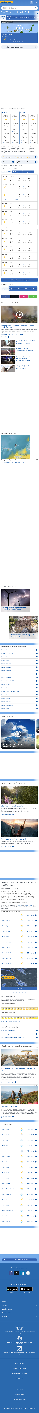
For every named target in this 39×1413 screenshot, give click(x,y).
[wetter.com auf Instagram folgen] (28, 1273)
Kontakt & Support (19, 1378)
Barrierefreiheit (19, 1394)
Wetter (4, 1302)
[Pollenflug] (31, 2)
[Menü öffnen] (36, 2)
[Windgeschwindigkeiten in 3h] (19, 447)
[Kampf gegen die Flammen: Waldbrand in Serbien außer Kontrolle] (19, 314)
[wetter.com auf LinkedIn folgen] (22, 1273)
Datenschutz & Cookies (19, 1368)
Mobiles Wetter (7, 1309)
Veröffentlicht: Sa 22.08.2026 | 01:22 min (12, 334)
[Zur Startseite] (7, 2)
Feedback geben (17, 41)
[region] (19, 200)
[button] (19, 279)
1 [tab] (11, 993)
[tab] (6, 172)
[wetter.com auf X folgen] (16, 1273)
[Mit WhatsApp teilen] (32, 296)
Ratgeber (5, 1316)
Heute (3, 17)
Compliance (19, 1389)
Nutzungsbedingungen (19, 1399)
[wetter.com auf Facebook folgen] (11, 1273)
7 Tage (33, 17)
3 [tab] (17, 993)
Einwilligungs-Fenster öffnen (19, 1373)
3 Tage (16, 17)
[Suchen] (35, 8)
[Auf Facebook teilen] (5, 296)
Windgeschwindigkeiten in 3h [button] (9, 460)
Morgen (9, 17)
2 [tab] (14, 993)
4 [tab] (19, 993)
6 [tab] (25, 993)
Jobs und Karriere (19, 1363)
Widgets (4, 1305)
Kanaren (20, 905)
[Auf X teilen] (14, 296)
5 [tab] (22, 993)
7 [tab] (28, 993)
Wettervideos (6, 1313)
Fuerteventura (28, 905)
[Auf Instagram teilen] (24, 296)
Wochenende (24, 17)
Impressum (20, 1384)
